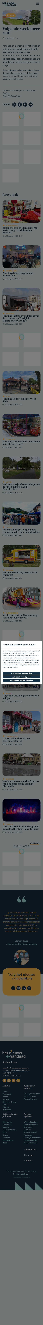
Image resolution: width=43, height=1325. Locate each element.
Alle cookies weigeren (21, 677)
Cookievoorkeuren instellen (21, 680)
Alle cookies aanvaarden (21, 673)
